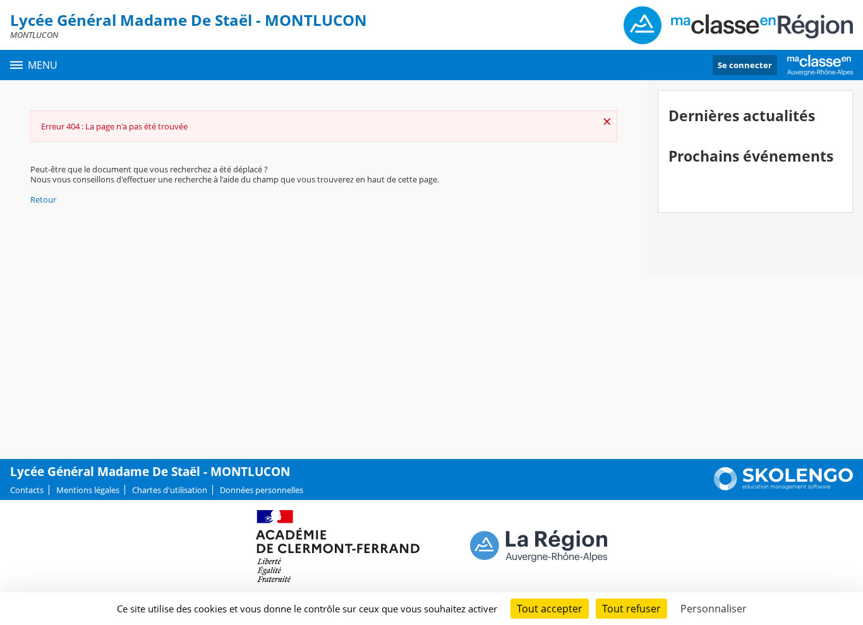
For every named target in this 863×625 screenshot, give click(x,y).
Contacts (27, 490)
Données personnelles (261, 490)
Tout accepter (549, 609)
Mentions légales (87, 490)
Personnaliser (713, 609)
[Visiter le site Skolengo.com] (783, 487)
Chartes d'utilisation (169, 490)
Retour (43, 199)
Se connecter (745, 65)
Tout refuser (631, 609)
